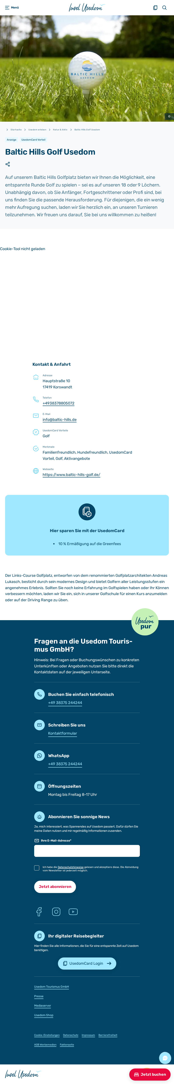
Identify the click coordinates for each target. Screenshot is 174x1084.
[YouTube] (73, 912)
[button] (145, 621)
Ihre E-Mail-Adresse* (56, 840)
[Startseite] (87, 7)
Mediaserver (42, 1005)
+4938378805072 (58, 403)
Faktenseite (67, 1044)
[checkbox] (36, 867)
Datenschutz (70, 1035)
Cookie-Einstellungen (47, 1035)
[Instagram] (56, 912)
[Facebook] (39, 912)
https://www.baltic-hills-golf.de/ (71, 474)
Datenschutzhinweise (71, 867)
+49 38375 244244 (65, 702)
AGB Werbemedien (45, 1044)
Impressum (88, 1035)
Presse (39, 996)
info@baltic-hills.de (60, 419)
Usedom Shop (43, 1015)
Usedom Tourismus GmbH (51, 987)
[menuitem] (87, 986)
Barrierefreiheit (107, 1035)
